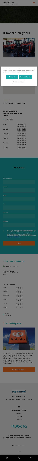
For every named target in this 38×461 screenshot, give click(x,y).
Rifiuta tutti (12, 76)
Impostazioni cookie (18, 82)
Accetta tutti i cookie (25, 76)
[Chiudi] (34, 69)
